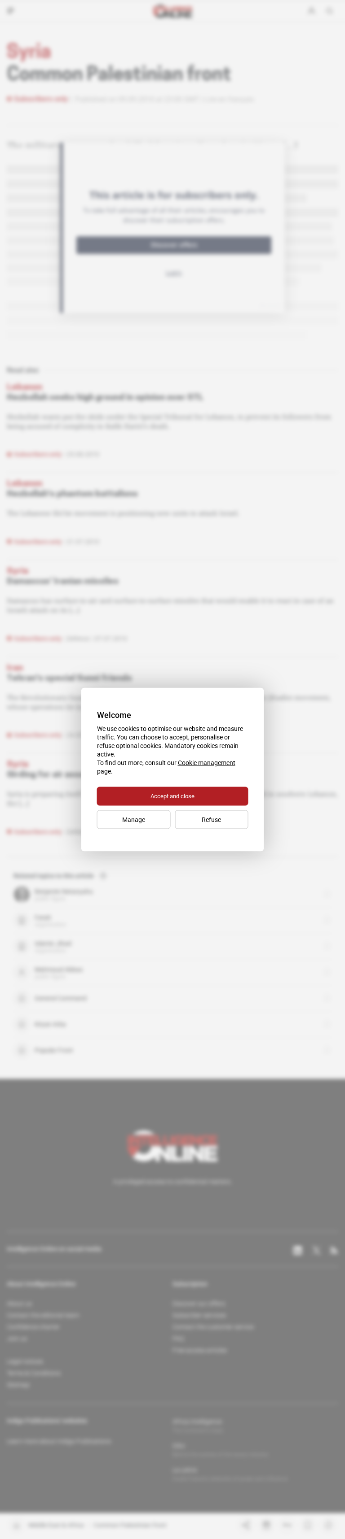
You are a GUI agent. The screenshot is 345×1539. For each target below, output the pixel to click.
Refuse (211, 819)
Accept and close (172, 796)
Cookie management (206, 762)
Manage (133, 819)
